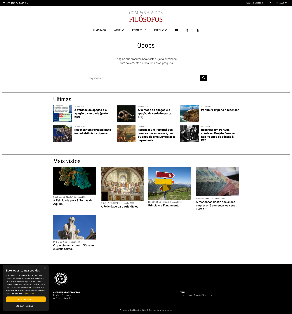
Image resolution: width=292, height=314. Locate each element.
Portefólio (139, 30)
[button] (26, 306)
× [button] (45, 268)
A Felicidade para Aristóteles (119, 206)
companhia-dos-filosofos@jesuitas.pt (196, 295)
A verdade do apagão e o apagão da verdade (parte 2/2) (91, 113)
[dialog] (26, 288)
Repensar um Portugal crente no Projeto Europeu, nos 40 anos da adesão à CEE (218, 135)
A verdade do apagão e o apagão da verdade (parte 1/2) (154, 113)
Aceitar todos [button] (25, 299)
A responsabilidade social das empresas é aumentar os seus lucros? (215, 205)
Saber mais (29, 293)
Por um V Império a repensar (220, 110)
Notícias (119, 30)
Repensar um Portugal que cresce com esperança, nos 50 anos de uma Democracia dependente (156, 135)
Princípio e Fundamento (163, 205)
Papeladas (160, 30)
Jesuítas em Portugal (18, 3)
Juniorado (99, 30)
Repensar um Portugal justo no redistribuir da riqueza (92, 131)
